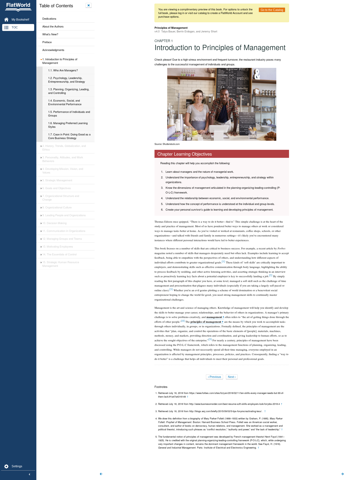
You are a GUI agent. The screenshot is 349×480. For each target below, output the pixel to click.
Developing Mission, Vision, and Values (62, 170)
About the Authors (53, 26)
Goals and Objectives (56, 188)
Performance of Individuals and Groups (69, 113)
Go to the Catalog (272, 9)
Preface (47, 42)
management (214, 317)
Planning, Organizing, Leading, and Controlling (68, 91)
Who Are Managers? (63, 70)
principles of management (205, 322)
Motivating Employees (57, 246)
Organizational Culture (57, 207)
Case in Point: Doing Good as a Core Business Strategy (69, 136)
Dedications (49, 18)
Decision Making (54, 223)
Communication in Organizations (63, 231)
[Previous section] (101, 474)
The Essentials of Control (59, 254)
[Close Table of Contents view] (89, 5)
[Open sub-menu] (41, 59)
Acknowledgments (53, 50)
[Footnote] (223, 261)
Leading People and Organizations (64, 215)
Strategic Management (57, 180)
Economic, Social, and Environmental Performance (64, 102)
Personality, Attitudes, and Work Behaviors (62, 159)
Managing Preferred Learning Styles (68, 125)
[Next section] (342, 474)
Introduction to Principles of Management (59, 61)
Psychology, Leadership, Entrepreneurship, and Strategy (66, 79)
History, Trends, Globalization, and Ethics (64, 147)
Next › (232, 376)
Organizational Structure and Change (60, 197)
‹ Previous (214, 376)
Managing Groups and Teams (62, 238)
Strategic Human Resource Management (60, 264)
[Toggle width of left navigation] (29, 474)
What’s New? (50, 34)
